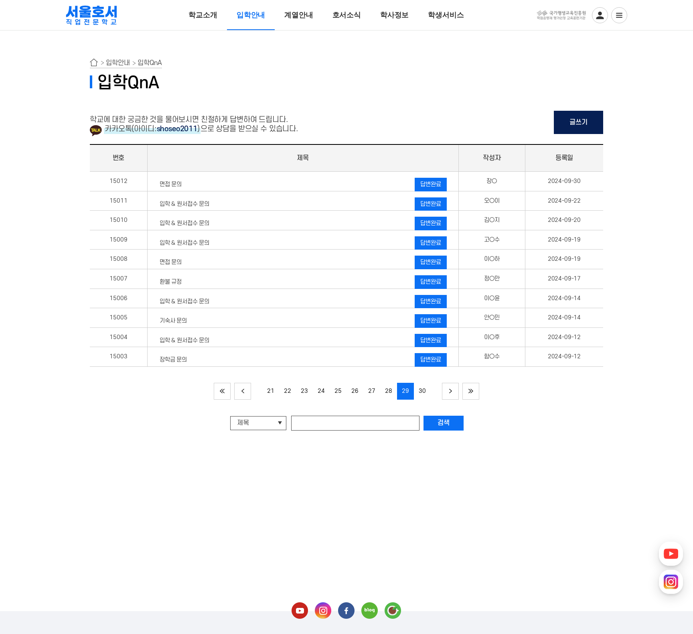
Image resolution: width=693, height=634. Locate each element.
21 (270, 391)
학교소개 (202, 15)
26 (355, 391)
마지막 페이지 (470, 391)
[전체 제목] (259, 423)
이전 (242, 391)
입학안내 (251, 15)
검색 (444, 423)
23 (304, 391)
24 (321, 391)
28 (388, 391)
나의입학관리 (600, 15)
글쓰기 (578, 122)
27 (371, 391)
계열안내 (298, 15)
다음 (450, 391)
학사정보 (394, 15)
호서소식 (346, 15)
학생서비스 (446, 15)
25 (338, 391)
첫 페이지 (222, 391)
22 (287, 391)
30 (422, 391)
